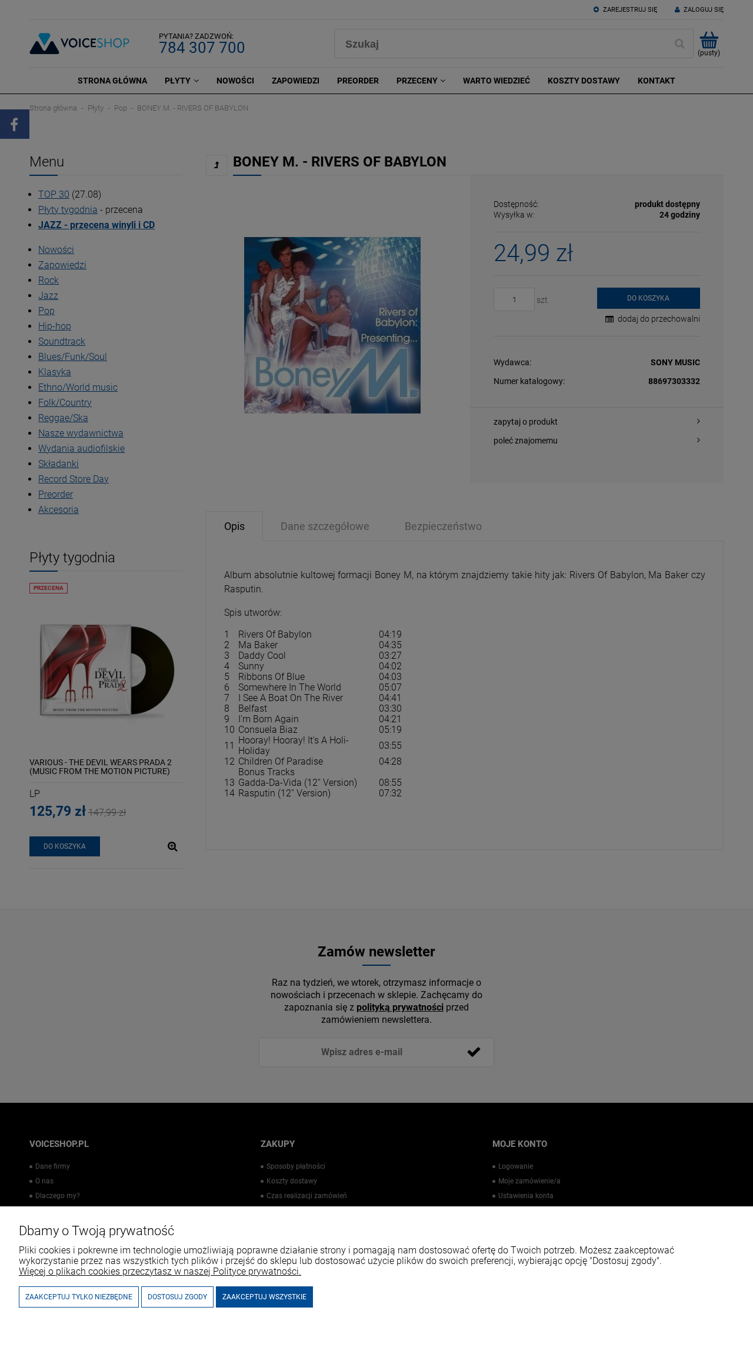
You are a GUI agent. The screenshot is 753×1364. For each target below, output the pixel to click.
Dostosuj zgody (177, 1297)
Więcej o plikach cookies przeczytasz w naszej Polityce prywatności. (160, 1271)
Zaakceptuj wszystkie (264, 1297)
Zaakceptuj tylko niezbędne (78, 1297)
